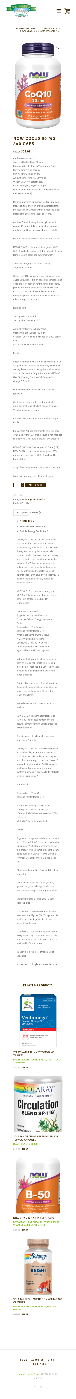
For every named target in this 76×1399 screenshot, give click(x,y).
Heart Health (39, 499)
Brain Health (21, 1060)
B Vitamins (19, 1222)
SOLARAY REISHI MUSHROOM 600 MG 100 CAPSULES (37, 1300)
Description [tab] (21, 512)
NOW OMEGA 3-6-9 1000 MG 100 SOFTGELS (39, 31)
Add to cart (35, 485)
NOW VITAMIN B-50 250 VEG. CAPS (33, 1218)
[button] (57, 47)
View (38, 1016)
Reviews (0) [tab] (36, 512)
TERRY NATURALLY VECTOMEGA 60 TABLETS (33, 1053)
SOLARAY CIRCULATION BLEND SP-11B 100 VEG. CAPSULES (35, 1138)
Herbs (34, 1144)
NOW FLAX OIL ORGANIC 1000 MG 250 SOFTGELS (38, 28)
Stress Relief (51, 1222)
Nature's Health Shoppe (29, 1374)
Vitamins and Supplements (29, 1225)
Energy (28, 499)
